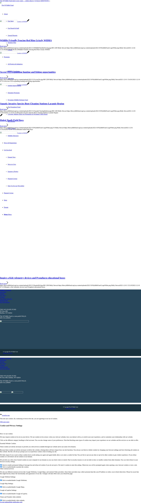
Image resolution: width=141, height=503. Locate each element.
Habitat (2, 294)
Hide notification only (15, 502)
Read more (3, 46)
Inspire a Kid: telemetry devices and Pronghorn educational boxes (32, 278)
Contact (2, 297)
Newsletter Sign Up (6, 299)
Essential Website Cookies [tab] (8, 443)
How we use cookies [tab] (6, 434)
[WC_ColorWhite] (14, 322)
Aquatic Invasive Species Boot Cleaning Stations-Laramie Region (32, 103)
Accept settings (4, 502)
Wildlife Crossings (5, 290)
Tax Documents (5, 302)
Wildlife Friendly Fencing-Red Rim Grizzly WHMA (26, 40)
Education (3, 292)
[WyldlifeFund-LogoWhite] (7, 5)
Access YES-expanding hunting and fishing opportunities (28, 72)
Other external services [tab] (7, 468)
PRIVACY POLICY (7, 353)
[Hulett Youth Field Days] (1, 116)
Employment (4, 300)
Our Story (3, 295)
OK (1, 422)
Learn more (5, 422)
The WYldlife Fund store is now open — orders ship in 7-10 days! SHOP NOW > (25, 1)
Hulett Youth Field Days (12, 120)
